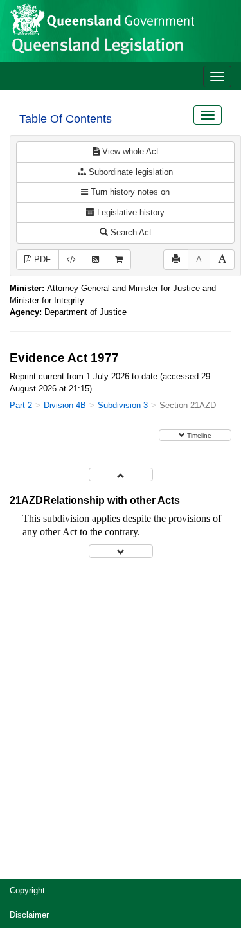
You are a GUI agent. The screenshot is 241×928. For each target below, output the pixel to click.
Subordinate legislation (129, 172)
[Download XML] (71, 260)
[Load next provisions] (121, 551)
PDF (41, 259)
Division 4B (65, 405)
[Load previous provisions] (121, 474)
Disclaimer (29, 915)
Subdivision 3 (123, 405)
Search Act (130, 232)
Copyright (27, 890)
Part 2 (21, 405)
